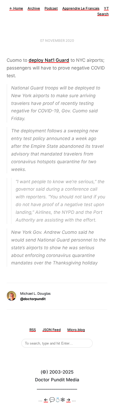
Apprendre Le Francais (80, 8)
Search (103, 14)
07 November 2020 (57, 40)
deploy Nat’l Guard (49, 60)
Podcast (51, 8)
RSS (32, 330)
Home (16, 8)
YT (106, 8)
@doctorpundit (33, 299)
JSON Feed (51, 330)
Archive (34, 8)
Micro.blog (76, 330)
